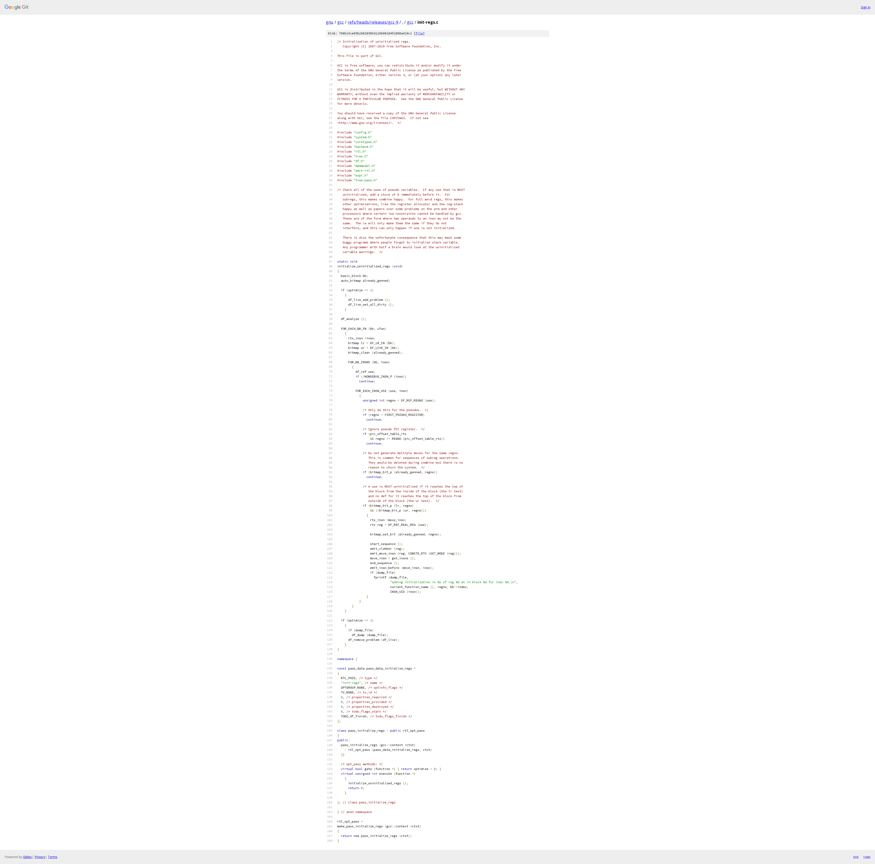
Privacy (40, 857)
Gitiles (27, 857)
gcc (340, 22)
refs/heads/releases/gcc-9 (373, 22)
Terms (52, 857)
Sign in (865, 7)
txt (856, 857)
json (866, 857)
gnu (329, 22)
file (419, 33)
